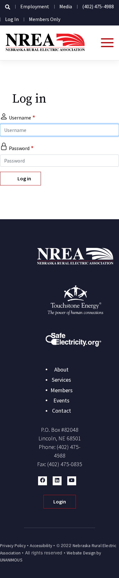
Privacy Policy (13, 545)
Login (59, 501)
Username (20, 117)
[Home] (45, 43)
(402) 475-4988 (98, 6)
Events (61, 400)
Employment (34, 6)
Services (61, 379)
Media (65, 6)
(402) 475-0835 (64, 464)
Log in (12, 19)
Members (61, 390)
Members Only (44, 19)
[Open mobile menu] (107, 43)
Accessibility (41, 545)
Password (19, 148)
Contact (61, 410)
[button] (42, 480)
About (61, 369)
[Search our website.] (7, 7)
